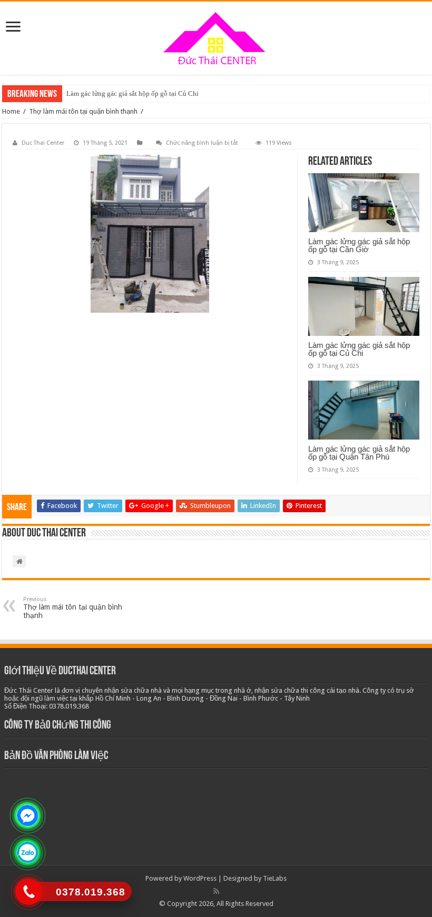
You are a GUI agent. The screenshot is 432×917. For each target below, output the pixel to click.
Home (11, 111)
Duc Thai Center (43, 142)
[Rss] (216, 891)
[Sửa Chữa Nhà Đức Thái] (216, 38)
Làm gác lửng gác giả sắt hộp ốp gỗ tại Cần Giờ (359, 245)
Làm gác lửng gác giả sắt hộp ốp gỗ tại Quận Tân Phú (359, 452)
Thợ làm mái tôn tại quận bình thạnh (83, 111)
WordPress (200, 878)
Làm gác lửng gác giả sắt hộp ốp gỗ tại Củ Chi (132, 93)
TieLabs (275, 878)
